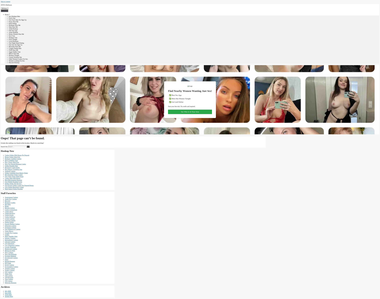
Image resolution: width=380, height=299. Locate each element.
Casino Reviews (10, 213)
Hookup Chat (13, 38)
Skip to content (5, 1)
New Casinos (9, 252)
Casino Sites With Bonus (12, 178)
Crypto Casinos (9, 219)
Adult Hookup (13, 29)
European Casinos (10, 227)
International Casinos (11, 240)
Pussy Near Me (13, 22)
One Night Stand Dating (16, 43)
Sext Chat (12, 36)
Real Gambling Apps (11, 160)
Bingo (7, 206)
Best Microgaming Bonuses (13, 180)
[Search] (28, 147)
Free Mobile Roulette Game (13, 182)
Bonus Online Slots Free (12, 157)
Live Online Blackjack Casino (14, 187)
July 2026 (8, 291)
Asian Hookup (13, 32)
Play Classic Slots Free (12, 162)
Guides (7, 235)
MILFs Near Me (14, 54)
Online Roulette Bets (11, 166)
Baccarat (7, 201)
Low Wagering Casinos (12, 245)
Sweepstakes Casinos (11, 267)
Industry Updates (10, 238)
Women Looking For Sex (17, 61)
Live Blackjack (9, 243)
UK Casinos (8, 272)
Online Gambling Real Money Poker (16, 173)
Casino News (9, 211)
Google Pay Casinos (11, 233)
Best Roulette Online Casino (14, 175)
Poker (6, 259)
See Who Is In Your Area (190, 112)
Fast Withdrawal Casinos (12, 229)
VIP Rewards (9, 277)
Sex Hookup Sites (14, 16)
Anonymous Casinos (11, 197)
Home (7, 14)
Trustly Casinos (9, 270)
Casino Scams (9, 215)
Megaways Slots (10, 251)
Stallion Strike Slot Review (13, 184)
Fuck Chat (12, 18)
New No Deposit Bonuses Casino (15, 164)
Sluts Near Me (13, 27)
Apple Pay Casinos (11, 199)
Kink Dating (13, 23)
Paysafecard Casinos (11, 258)
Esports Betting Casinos (12, 224)
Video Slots (8, 274)
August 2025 (9, 296)
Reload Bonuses (10, 261)
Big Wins (8, 204)
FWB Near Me (13, 50)
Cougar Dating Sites (15, 48)
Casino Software (10, 217)
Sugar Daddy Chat (14, 52)
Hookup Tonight (14, 55)
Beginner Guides (10, 203)
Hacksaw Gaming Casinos (13, 159)
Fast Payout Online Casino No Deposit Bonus (19, 185)
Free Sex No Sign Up (15, 45)
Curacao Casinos (10, 220)
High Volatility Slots (11, 236)
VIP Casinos (9, 275)
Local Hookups (13, 41)
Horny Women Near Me (16, 34)
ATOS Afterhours (6, 5)
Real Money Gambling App (13, 169)
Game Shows (9, 231)
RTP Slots (8, 263)
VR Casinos (8, 281)
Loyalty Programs (10, 247)
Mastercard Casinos (11, 249)
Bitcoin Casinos (10, 208)
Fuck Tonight (13, 39)
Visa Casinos (9, 279)
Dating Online (9, 222)
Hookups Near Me (14, 25)
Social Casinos (9, 265)
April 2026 (8, 295)
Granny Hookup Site (15, 57)
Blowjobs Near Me (15, 46)
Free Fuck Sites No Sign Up (17, 20)
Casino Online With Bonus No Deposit (17, 155)
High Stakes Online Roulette (14, 189)
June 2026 (8, 293)
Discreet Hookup (14, 62)
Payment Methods (10, 256)
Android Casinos (10, 171)
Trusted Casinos (10, 268)
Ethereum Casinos (10, 226)
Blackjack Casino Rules (12, 168)
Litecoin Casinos (10, 242)
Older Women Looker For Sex (18, 59)
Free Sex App (13, 30)
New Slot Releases (11, 254)
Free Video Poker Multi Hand (14, 176)
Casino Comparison (11, 210)
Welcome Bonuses (10, 283)
